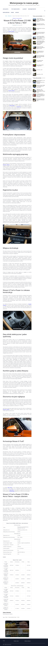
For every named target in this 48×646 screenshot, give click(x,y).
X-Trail (18, 617)
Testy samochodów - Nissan (12, 617)
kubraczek (14, 25)
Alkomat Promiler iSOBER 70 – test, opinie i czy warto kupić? (41, 86)
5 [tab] (19, 52)
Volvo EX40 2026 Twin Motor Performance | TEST (40, 52)
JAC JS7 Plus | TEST (40, 74)
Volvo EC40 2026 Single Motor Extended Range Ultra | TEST (40, 56)
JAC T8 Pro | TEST (39, 69)
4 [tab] (18, 52)
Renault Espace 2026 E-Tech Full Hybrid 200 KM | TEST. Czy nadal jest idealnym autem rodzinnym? (41, 43)
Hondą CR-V (18, 106)
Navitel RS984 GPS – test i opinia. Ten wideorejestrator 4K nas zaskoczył (41, 81)
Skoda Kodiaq (11, 105)
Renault (29, 304)
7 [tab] (20, 328)
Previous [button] (4, 44)
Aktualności (5, 9)
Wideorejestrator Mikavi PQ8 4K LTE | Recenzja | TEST (41, 99)
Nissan (6, 617)
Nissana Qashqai (11, 31)
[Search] (44, 10)
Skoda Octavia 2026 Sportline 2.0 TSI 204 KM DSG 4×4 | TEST (41, 47)
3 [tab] (17, 52)
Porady (12, 12)
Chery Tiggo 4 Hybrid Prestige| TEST (40, 65)
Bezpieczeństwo (6, 12)
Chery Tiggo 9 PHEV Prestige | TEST (40, 61)
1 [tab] (13, 328)
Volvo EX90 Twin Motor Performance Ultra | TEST (41, 24)
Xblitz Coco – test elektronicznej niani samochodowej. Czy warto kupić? (41, 90)
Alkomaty (25, 9)
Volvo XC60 (10, 487)
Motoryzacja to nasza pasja (24, 3)
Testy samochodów (15, 9)
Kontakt (17, 12)
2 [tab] (15, 435)
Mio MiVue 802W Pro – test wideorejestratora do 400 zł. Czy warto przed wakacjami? (41, 95)
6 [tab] (19, 328)
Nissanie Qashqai (6, 164)
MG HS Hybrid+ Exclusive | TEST (41, 29)
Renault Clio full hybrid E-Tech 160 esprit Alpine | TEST (41, 33)
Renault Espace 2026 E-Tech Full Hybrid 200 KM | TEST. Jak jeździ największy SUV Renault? (41, 37)
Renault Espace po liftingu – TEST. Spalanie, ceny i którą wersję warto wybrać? (41, 20)
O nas (4, 640)
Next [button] (30, 44)
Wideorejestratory (32, 9)
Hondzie (4, 305)
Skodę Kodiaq (12, 491)
